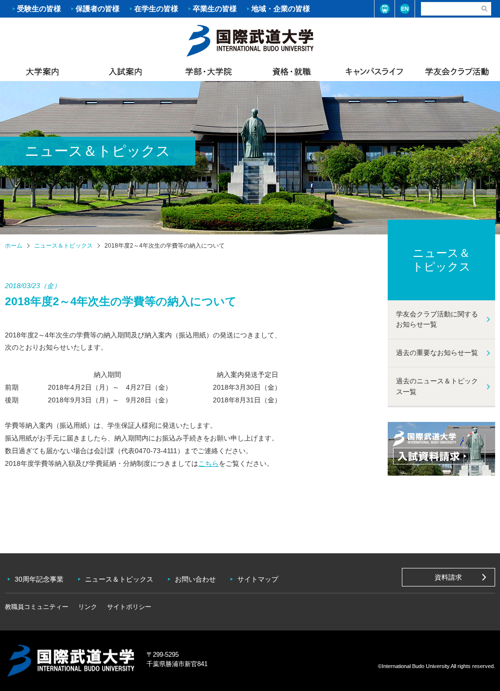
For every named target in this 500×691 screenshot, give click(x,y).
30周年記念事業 (39, 579)
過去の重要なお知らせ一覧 (437, 352)
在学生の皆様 (156, 8)
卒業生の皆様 (215, 8)
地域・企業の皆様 (280, 8)
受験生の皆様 (39, 8)
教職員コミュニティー (36, 606)
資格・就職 (291, 71)
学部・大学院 (208, 71)
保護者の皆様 (98, 8)
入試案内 (125, 71)
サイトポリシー (129, 606)
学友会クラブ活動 (457, 71)
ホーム (250, 39)
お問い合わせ (195, 579)
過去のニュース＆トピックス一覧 (437, 386)
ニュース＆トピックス (63, 245)
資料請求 (448, 577)
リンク (87, 606)
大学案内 (42, 71)
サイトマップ (257, 579)
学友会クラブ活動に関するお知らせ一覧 (437, 319)
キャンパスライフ (374, 71)
